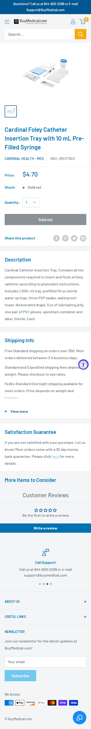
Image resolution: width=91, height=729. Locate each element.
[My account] (73, 21)
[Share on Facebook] (56, 238)
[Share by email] (83, 238)
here (56, 456)
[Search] (80, 34)
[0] (82, 21)
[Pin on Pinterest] (65, 238)
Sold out (45, 219)
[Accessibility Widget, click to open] (83, 364)
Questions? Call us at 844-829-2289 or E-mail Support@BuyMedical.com (45, 7)
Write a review (45, 528)
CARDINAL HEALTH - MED (24, 158)
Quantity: (12, 202)
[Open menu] (7, 22)
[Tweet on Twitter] (74, 238)
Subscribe (20, 675)
